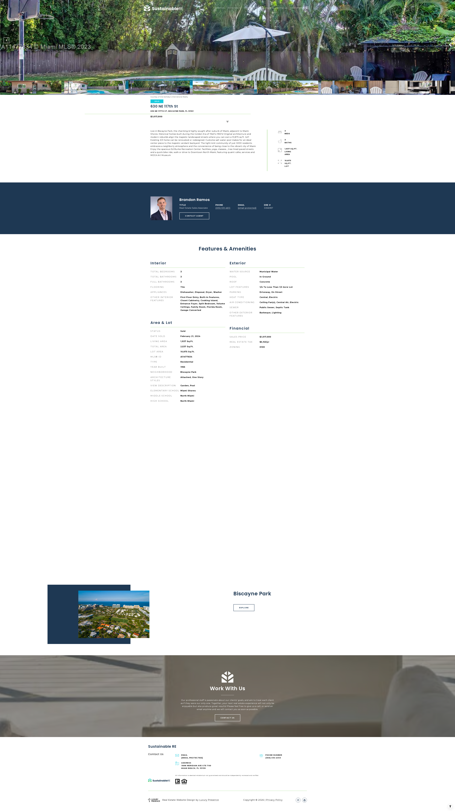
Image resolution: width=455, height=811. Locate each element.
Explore (244, 608)
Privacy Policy (274, 800)
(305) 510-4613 (222, 208)
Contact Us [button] (228, 718)
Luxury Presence (209, 800)
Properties (220, 8)
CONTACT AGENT (194, 216)
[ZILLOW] (304, 800)
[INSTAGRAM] (298, 800)
